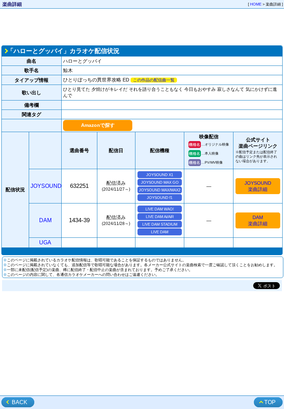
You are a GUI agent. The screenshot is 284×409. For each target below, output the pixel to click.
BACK (19, 402)
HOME (255, 4)
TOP (270, 402)
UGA (45, 242)
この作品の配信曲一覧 (154, 80)
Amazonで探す (98, 125)
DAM (45, 220)
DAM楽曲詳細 (257, 220)
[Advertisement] (142, 26)
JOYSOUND (46, 186)
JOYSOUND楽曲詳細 (258, 186)
